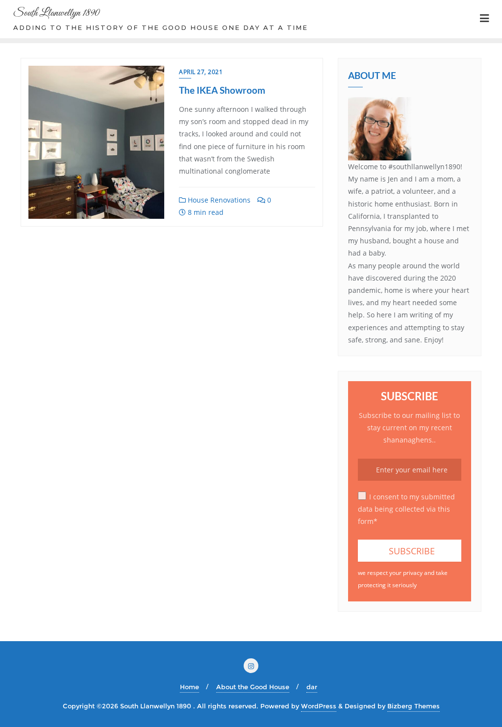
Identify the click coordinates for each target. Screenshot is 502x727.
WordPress (318, 706)
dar (311, 687)
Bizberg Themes (413, 706)
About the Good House (252, 687)
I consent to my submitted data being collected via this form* (406, 509)
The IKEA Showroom (222, 90)
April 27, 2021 (201, 72)
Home (189, 687)
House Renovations (218, 200)
